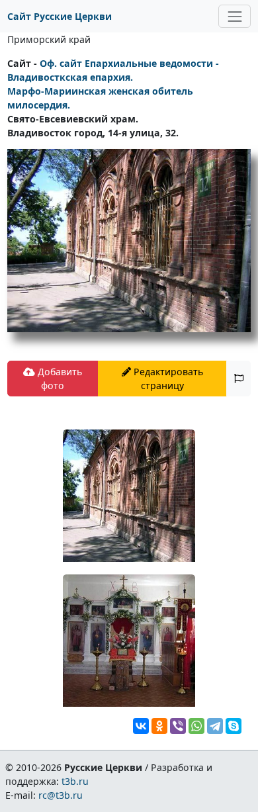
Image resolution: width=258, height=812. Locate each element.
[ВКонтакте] (141, 726)
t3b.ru (75, 781)
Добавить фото (58, 378)
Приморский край (49, 39)
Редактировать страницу (167, 378)
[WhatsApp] (196, 726)
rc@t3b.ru (60, 795)
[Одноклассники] (159, 726)
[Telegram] (215, 726)
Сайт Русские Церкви (59, 16)
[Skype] (233, 726)
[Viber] (178, 726)
